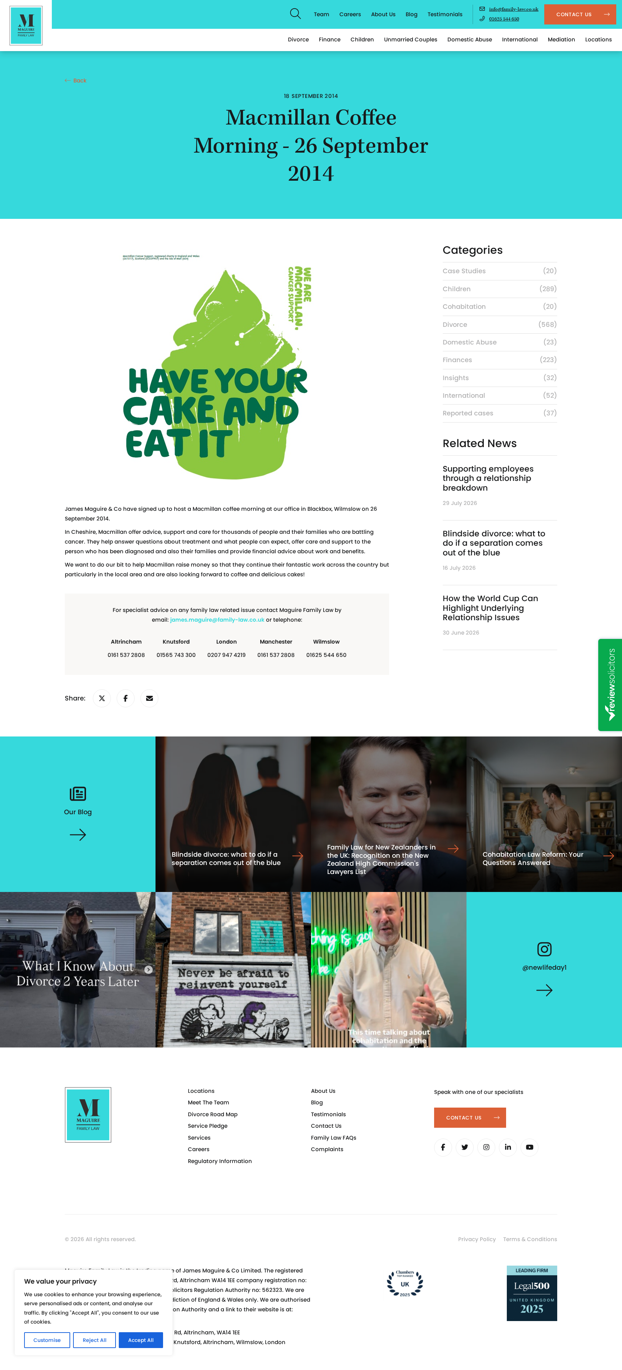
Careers (350, 14)
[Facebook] (443, 1148)
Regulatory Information (220, 1161)
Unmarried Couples (410, 39)
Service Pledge (207, 1126)
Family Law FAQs (333, 1137)
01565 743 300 (176, 655)
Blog (412, 14)
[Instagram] (486, 1148)
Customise (47, 1340)
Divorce (298, 39)
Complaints (327, 1149)
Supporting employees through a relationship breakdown (488, 478)
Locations (598, 39)
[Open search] (296, 14)
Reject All (95, 1340)
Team (321, 14)
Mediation (561, 39)
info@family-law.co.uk (513, 9)
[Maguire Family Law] (26, 25)
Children (362, 39)
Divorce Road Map (213, 1114)
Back (79, 80)
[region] (93, 1313)
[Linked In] (508, 1148)
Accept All (141, 1340)
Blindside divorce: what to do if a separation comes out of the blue (494, 543)
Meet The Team (208, 1102)
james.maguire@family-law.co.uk (217, 619)
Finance (330, 39)
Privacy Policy (477, 1239)
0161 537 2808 (126, 655)
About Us (383, 14)
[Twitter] (465, 1148)
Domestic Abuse (469, 39)
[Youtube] (529, 1148)
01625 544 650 (504, 19)
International (520, 39)
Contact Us (326, 1126)
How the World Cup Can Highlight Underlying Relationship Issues (490, 608)
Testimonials (445, 14)
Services (199, 1137)
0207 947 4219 (226, 655)
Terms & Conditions (530, 1239)
